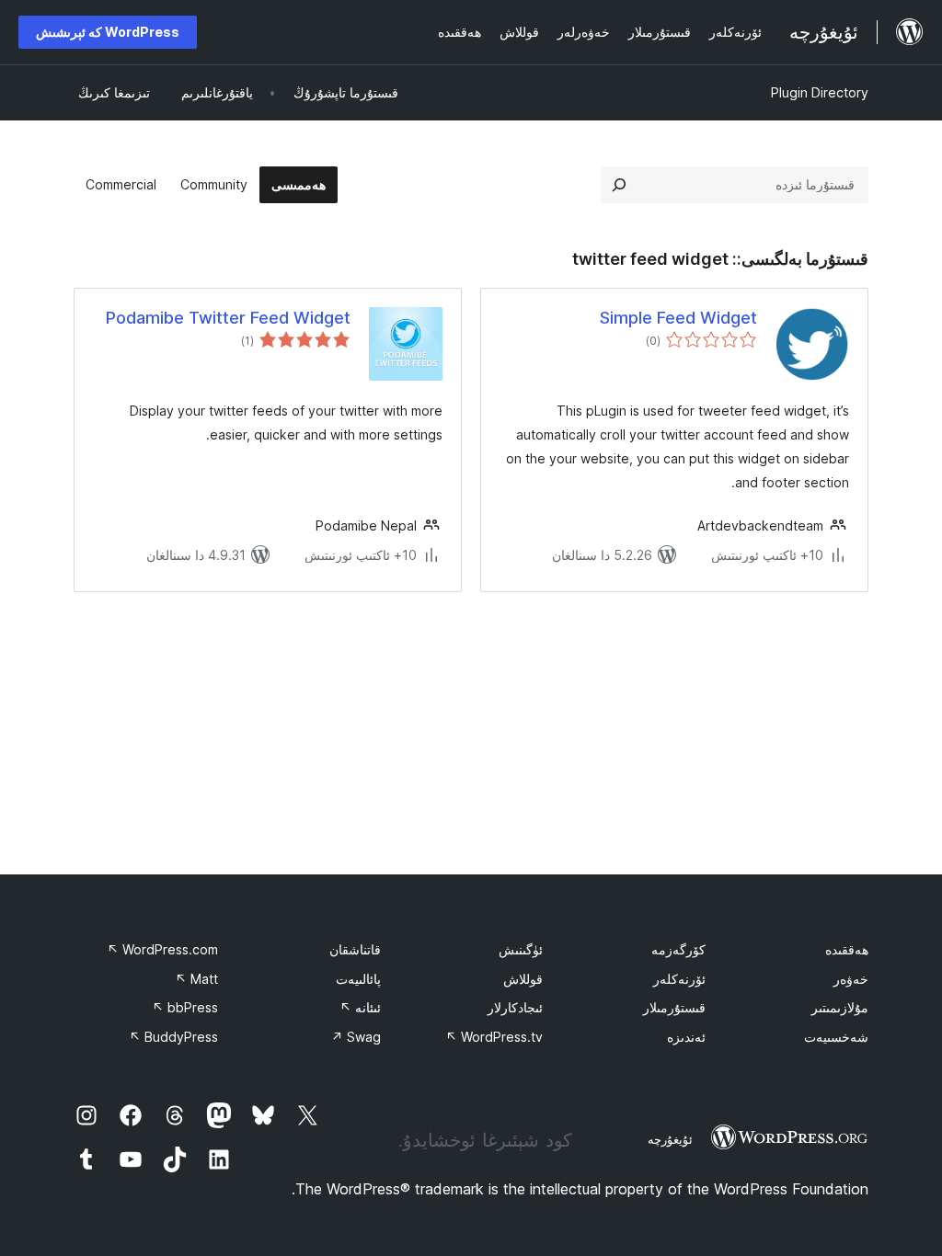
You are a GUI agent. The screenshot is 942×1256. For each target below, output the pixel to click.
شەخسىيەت (836, 1037)
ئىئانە (360, 1007)
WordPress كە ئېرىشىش (107, 32)
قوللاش (523, 979)
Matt (196, 979)
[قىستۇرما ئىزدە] (619, 184)
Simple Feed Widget (678, 317)
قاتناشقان (355, 949)
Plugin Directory (819, 92)
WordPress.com (162, 949)
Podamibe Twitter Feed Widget (228, 317)
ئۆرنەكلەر (679, 979)
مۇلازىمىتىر (839, 1007)
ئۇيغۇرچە (670, 1139)
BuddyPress (173, 1037)
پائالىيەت (358, 979)
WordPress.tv (494, 1037)
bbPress (185, 1007)
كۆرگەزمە (678, 949)
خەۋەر (850, 979)
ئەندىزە (686, 1037)
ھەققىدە (846, 949)
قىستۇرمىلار (674, 1007)
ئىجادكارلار (515, 1007)
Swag (356, 1037)
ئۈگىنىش (521, 949)
